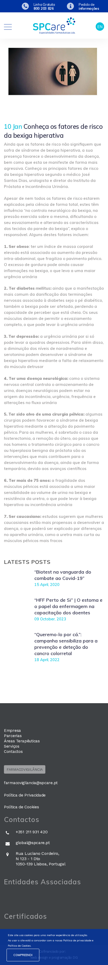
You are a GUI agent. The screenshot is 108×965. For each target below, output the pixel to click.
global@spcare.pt (33, 842)
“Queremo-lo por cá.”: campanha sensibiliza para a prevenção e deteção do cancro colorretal (66, 643)
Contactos (13, 751)
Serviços (11, 746)
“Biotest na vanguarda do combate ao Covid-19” (62, 575)
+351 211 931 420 (31, 831)
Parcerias (12, 735)
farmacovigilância (25, 769)
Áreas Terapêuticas (22, 741)
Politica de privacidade (77, 940)
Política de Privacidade (25, 795)
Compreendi (23, 955)
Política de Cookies (21, 807)
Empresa (12, 730)
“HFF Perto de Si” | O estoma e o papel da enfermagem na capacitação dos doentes (68, 606)
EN (99, 26)
